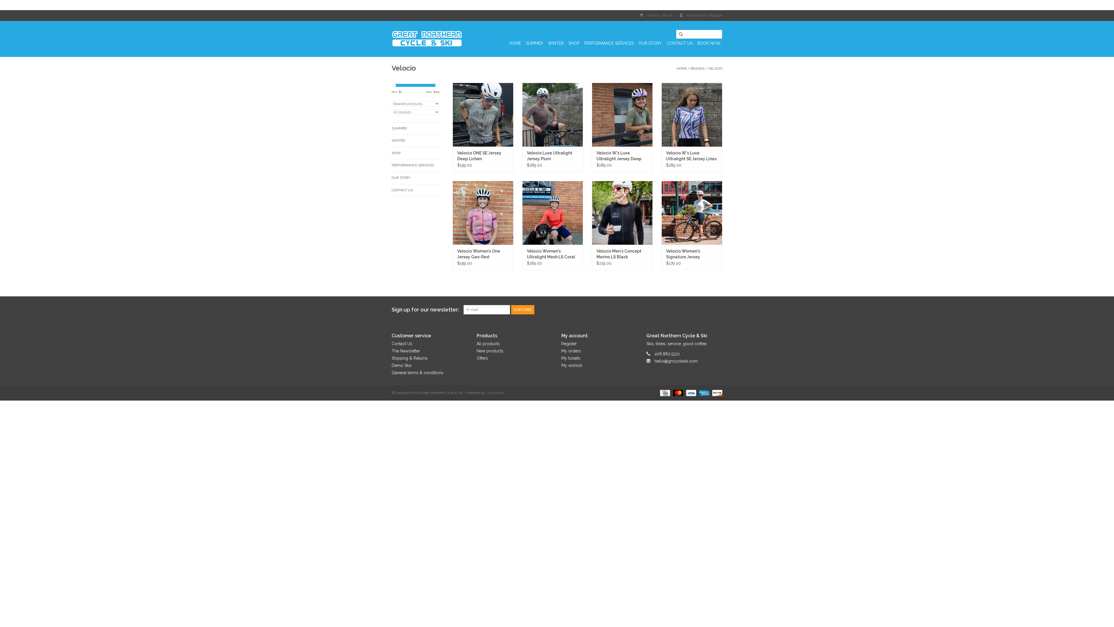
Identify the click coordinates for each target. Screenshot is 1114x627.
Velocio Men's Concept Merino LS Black (618, 254)
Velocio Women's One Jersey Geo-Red (478, 254)
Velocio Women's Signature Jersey (683, 254)
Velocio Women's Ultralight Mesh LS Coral (551, 254)
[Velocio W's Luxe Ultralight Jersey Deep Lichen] (622, 115)
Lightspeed (495, 393)
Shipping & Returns (410, 358)
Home (515, 43)
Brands (697, 68)
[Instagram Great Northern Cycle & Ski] (717, 309)
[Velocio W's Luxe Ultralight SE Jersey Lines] (691, 115)
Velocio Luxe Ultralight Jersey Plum (549, 156)
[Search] (679, 34)
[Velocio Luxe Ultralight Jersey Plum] (552, 115)
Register (569, 343)
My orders (571, 351)
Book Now (709, 43)
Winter (556, 43)
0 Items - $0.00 (660, 15)
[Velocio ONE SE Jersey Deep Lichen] (483, 115)
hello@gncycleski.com (676, 361)
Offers (482, 358)
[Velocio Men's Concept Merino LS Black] (622, 213)
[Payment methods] (664, 393)
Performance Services (609, 43)
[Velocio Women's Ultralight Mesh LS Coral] (552, 213)
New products (490, 351)
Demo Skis (402, 365)
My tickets (570, 358)
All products (488, 343)
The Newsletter (406, 351)
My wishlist (571, 365)
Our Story (650, 43)
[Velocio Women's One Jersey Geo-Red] (483, 213)
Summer (534, 43)
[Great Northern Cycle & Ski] (427, 38)
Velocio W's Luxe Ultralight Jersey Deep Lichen (618, 156)
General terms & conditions (417, 372)
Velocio (715, 68)
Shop (574, 43)
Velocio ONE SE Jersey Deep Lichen (479, 156)
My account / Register (704, 15)
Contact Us (679, 43)
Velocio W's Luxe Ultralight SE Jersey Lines (691, 156)
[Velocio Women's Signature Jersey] (691, 213)
